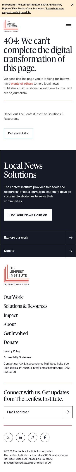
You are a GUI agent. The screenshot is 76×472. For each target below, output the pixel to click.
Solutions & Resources (25, 306)
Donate (9, 251)
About (10, 324)
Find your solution (19, 135)
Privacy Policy (12, 351)
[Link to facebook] (44, 437)
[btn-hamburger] (68, 26)
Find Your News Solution (27, 215)
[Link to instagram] (32, 437)
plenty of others (22, 83)
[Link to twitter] (8, 437)
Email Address (18, 412)
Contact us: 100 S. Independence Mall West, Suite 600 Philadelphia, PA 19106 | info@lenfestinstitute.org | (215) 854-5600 (37, 368)
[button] (72, 4)
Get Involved (16, 333)
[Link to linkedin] (20, 437)
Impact (11, 315)
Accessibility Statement (18, 357)
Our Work (13, 297)
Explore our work (16, 237)
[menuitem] (8, 437)
